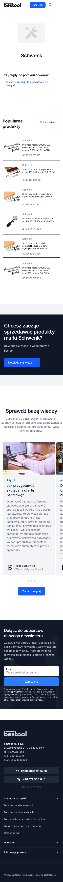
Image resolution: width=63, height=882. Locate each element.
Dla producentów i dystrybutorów (22, 826)
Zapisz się (31, 681)
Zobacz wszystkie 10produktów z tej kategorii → (27, 84)
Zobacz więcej (31, 591)
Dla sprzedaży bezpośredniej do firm (24, 819)
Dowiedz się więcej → (22, 362)
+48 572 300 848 (34, 779)
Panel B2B (37, 4)
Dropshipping (11, 832)
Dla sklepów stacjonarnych (18, 805)
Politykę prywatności (14, 691)
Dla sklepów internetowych (19, 812)
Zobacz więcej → (48, 124)
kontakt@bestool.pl (34, 771)
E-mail (9, 669)
